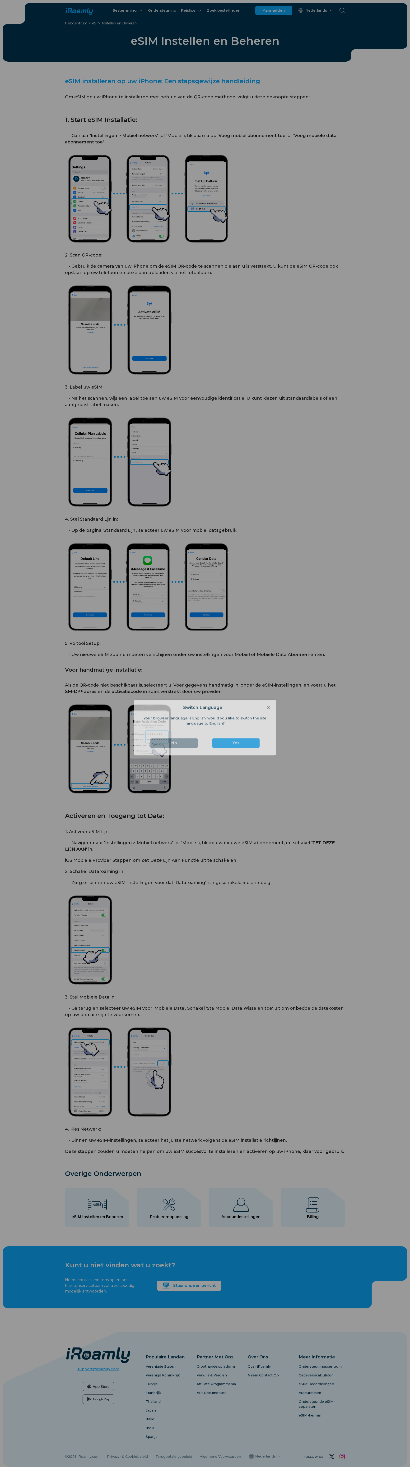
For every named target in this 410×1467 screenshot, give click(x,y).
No (174, 749)
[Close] (268, 714)
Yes (236, 749)
